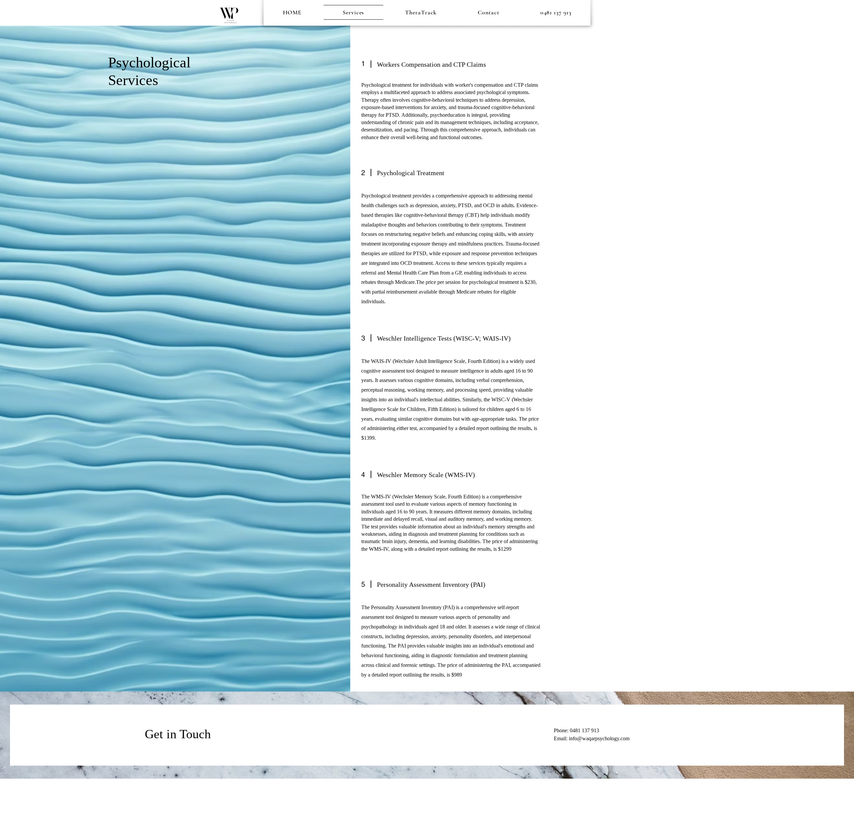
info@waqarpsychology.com (599, 738)
